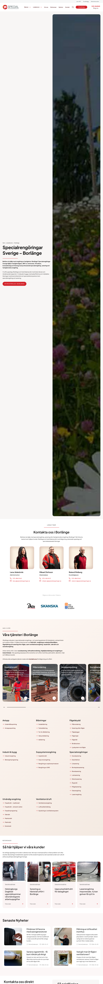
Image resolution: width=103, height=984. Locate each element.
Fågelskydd (75, 720)
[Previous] (4, 707)
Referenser (53, 7)
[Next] (98, 707)
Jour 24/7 (79, 1)
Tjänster (26, 7)
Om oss (46, 7)
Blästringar (41, 720)
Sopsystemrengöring (46, 752)
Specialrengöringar (79, 752)
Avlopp (6, 720)
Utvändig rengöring (12, 799)
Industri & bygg (10, 752)
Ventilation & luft (44, 799)
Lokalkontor (36, 7)
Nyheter (61, 7)
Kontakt (67, 7)
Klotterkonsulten (95, 1)
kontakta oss (33, 659)
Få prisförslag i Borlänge (14, 283)
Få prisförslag (81, 7)
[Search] (73, 7)
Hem (4, 243)
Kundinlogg (86, 1)
